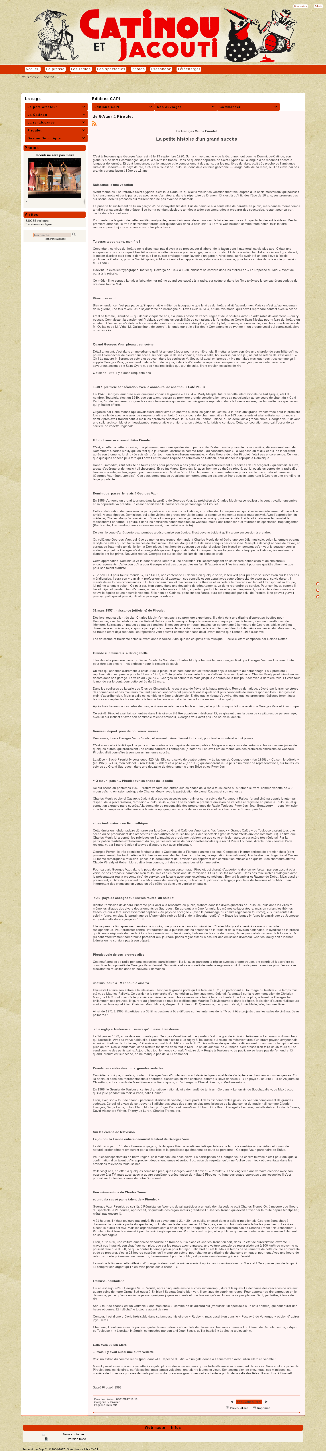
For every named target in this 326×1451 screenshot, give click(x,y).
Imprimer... (264, 1408)
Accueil (49, 77)
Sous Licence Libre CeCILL (84, 1449)
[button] (27, 201)
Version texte (76, 1439)
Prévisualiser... (240, 1408)
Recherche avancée (55, 238)
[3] (317, 596)
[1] (317, 583)
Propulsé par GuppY (35, 1449)
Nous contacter (73, 1434)
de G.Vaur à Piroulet (113, 116)
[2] (317, 590)
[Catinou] (163, 61)
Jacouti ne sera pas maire (54, 155)
